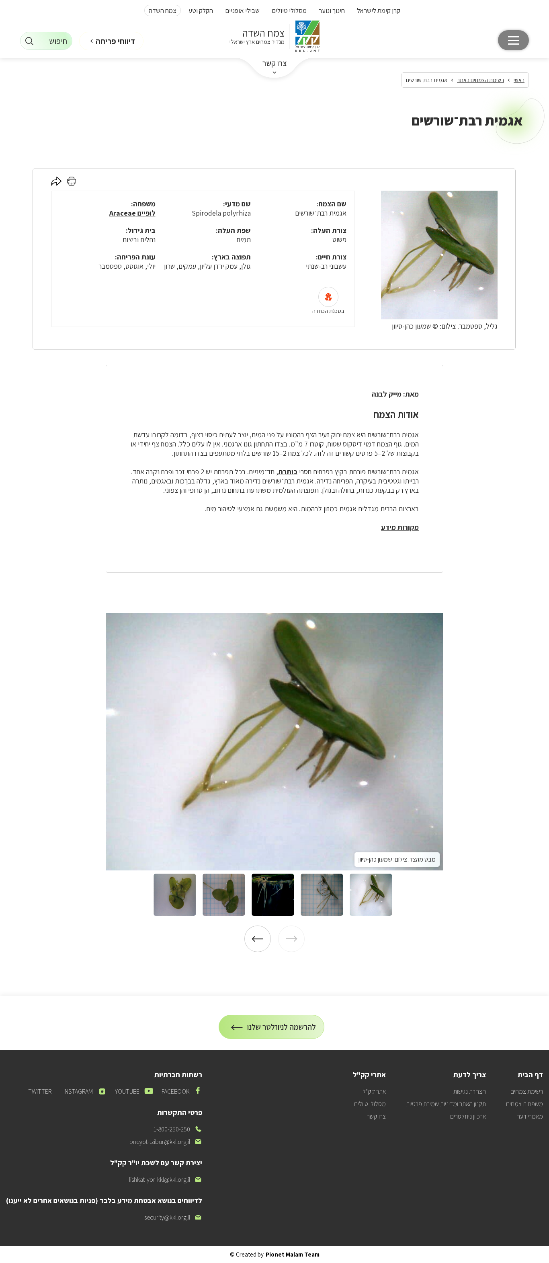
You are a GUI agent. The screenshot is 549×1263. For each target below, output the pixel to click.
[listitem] (274, 741)
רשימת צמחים (526, 1091)
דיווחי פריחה (115, 41)
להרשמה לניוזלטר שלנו (281, 1030)
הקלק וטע (200, 10)
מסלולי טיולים (289, 10)
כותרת (287, 471)
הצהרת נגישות (469, 1091)
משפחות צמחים (524, 1104)
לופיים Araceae (132, 213)
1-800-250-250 (178, 1129)
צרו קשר (274, 63)
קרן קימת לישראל (378, 10)
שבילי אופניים (242, 10)
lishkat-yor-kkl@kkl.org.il (165, 1179)
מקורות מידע (400, 527)
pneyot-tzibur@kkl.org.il (165, 1142)
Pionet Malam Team (293, 1254)
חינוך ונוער (332, 10)
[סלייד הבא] (257, 939)
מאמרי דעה (529, 1116)
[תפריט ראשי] (513, 40)
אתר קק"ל (374, 1091)
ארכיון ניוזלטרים (468, 1116)
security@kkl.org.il (173, 1217)
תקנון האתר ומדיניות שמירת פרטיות (446, 1104)
